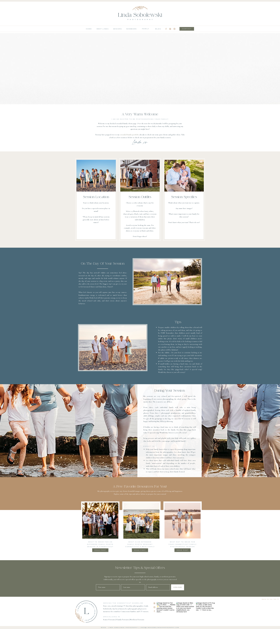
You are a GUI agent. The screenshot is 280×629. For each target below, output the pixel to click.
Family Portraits (122, 619)
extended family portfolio (129, 135)
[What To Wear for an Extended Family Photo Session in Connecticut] (100, 521)
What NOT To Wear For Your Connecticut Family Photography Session (182, 544)
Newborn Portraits (137, 619)
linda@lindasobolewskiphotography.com (159, 627)
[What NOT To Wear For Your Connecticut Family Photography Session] (182, 521)
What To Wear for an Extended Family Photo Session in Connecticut (100, 544)
